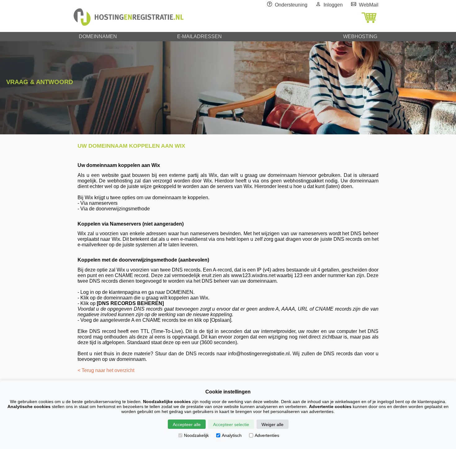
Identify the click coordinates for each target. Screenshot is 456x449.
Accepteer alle (187, 424)
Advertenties (267, 435)
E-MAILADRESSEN (199, 36)
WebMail (368, 4)
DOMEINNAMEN (98, 36)
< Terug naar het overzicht (106, 370)
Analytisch (232, 435)
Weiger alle (273, 424)
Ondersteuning (291, 4)
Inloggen (333, 4)
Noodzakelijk (196, 435)
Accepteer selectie (231, 424)
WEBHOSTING (360, 36)
